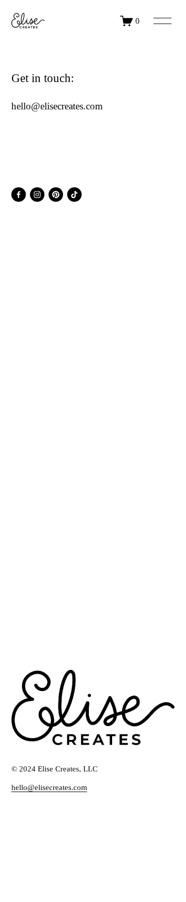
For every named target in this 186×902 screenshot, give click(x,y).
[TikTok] (74, 194)
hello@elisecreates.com (49, 787)
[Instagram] (37, 194)
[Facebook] (18, 194)
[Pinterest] (56, 194)
